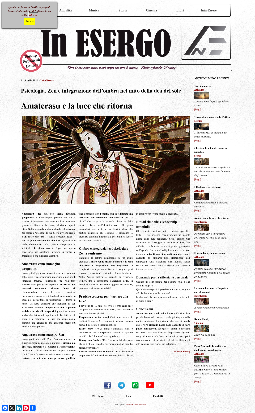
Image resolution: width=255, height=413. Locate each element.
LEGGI (33, 14)
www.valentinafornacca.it (136, 404)
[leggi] (197, 109)
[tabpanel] (212, 229)
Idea (128, 396)
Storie (123, 10)
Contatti (158, 396)
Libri (180, 10)
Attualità (65, 10)
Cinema (151, 10)
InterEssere (208, 10)
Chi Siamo (98, 396)
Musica (94, 10)
